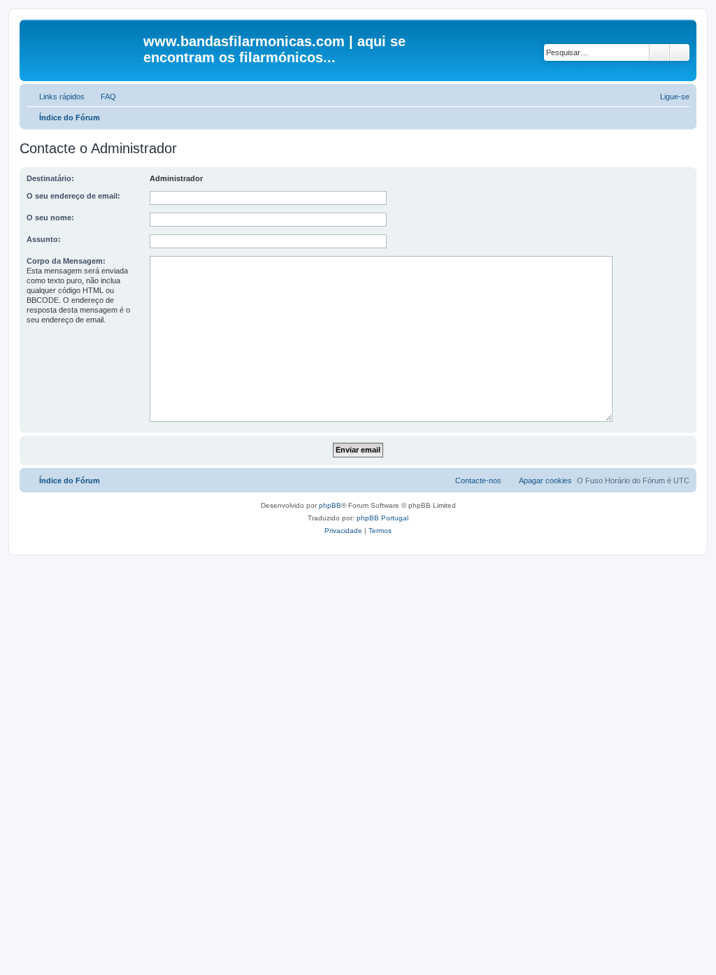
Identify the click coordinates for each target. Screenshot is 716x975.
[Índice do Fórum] (83, 45)
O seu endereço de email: (73, 196)
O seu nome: (50, 217)
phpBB (330, 505)
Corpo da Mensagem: (66, 261)
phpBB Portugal (382, 518)
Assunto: (44, 239)
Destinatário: (50, 178)
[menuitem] (102, 96)
